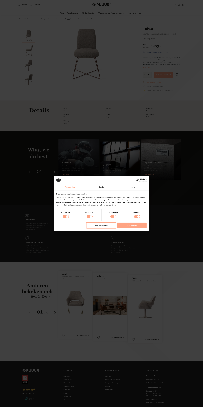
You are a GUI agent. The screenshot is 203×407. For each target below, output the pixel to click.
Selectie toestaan (101, 225)
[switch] (90, 216)
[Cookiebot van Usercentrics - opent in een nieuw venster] (137, 180)
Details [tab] (101, 187)
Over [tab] (133, 187)
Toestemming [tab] (70, 187)
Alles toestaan (131, 225)
